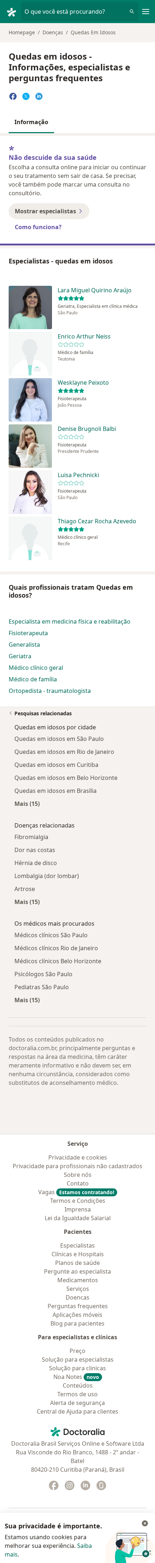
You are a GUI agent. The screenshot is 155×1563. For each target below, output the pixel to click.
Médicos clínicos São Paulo (51, 935)
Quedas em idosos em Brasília (55, 791)
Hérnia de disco (35, 863)
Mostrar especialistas (45, 211)
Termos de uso (77, 1394)
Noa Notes (76, 1377)
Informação (31, 122)
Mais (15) (27, 803)
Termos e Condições (77, 1201)
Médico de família (33, 679)
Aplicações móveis (77, 1315)
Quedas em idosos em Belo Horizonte (66, 778)
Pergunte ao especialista (77, 1271)
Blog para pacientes (77, 1323)
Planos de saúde (77, 1263)
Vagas (76, 1192)
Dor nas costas (34, 850)
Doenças (53, 32)
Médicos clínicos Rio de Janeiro (56, 948)
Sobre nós (78, 1175)
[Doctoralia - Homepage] (13, 12)
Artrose (24, 889)
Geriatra (20, 656)
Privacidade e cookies (77, 1157)
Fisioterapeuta (28, 633)
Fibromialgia (31, 837)
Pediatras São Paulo (41, 987)
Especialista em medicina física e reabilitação (69, 621)
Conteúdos (78, 1385)
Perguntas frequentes (78, 1306)
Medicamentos (77, 1280)
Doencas (77, 1297)
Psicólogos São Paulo (43, 974)
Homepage (22, 32)
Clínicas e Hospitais (78, 1254)
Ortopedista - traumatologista (50, 691)
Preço (77, 1351)
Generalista (24, 645)
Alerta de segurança (77, 1403)
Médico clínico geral (36, 668)
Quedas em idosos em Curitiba (56, 765)
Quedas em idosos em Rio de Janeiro (64, 752)
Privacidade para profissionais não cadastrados (77, 1166)
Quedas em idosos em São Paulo (59, 739)
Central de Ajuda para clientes (77, 1411)
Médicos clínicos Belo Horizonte (57, 961)
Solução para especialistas (78, 1359)
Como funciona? (38, 227)
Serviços (77, 1289)
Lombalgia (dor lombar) (46, 876)
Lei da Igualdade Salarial (78, 1218)
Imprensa (78, 1209)
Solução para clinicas (77, 1368)
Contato (78, 1183)
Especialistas (77, 1245)
